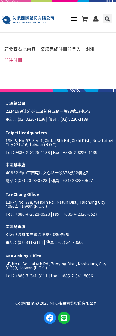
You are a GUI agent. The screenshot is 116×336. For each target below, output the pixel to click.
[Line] (64, 318)
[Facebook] (50, 318)
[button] (74, 19)
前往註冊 (13, 60)
